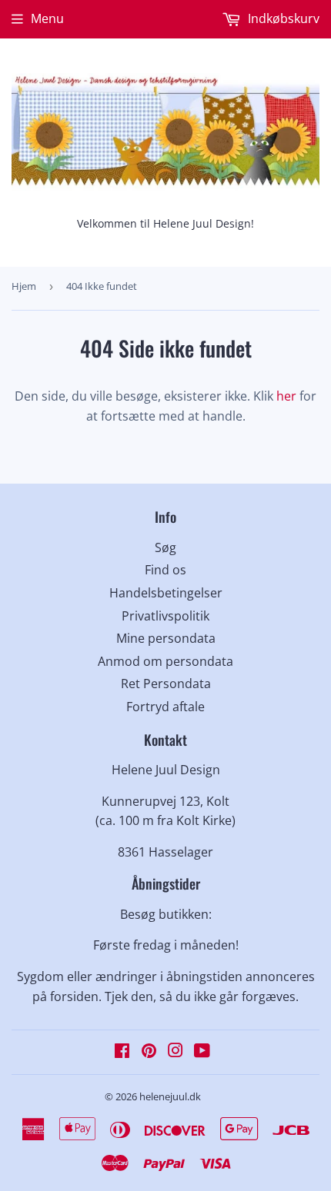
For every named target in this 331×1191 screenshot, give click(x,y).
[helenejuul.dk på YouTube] (202, 1051)
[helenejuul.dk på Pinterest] (149, 1051)
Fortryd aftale (165, 706)
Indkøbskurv (282, 18)
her (286, 396)
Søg (165, 547)
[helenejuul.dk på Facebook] (122, 1051)
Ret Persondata (166, 683)
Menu (47, 18)
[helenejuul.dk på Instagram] (175, 1051)
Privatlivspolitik (165, 615)
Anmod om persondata (165, 661)
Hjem (24, 286)
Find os (165, 569)
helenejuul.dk (170, 1096)
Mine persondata (166, 638)
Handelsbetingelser (165, 592)
